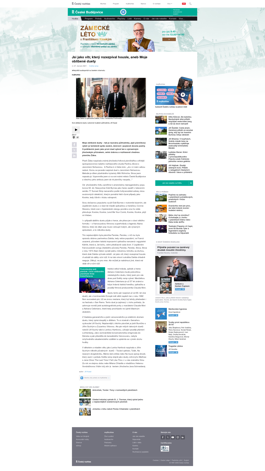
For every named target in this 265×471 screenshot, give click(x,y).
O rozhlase (156, 4)
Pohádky (160, 93)
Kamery (175, 14)
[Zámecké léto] (132, 36)
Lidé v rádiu (136, 443)
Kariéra (135, 446)
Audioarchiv (177, 12)
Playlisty (121, 18)
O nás (146, 18)
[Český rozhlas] (81, 3)
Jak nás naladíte (159, 18)
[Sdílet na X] (74, 150)
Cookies (155, 460)
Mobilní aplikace (110, 446)
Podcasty (108, 443)
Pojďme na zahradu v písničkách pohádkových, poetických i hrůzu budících (181, 198)
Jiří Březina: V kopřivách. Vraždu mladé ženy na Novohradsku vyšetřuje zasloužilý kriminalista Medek (180, 143)
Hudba (75, 18)
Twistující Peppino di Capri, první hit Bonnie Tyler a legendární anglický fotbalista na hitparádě (181, 229)
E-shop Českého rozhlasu (168, 242)
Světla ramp (93, 66)
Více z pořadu (162, 192)
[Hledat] (190, 3)
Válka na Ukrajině (82, 436)
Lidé (130, 18)
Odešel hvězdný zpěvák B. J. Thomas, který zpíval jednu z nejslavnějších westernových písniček (117, 400)
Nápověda (136, 439)
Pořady (98, 18)
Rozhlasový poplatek (140, 452)
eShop (78, 446)
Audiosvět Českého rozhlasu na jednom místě (171, 107)
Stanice (143, 4)
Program (116, 4)
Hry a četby (161, 90)
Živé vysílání (161, 97)
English (186, 460)
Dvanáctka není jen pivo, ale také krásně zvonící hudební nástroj (180, 208)
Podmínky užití (177, 460)
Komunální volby (82, 439)
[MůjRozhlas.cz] (76, 75)
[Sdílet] (77, 137)
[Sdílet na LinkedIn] (74, 155)
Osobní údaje (165, 460)
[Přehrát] (76, 130)
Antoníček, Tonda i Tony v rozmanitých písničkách (114, 390)
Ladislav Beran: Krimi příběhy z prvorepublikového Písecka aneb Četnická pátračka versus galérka (179, 156)
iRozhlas (103, 4)
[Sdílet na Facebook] (74, 144)
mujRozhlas (130, 4)
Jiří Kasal (87, 372)
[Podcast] (74, 137)
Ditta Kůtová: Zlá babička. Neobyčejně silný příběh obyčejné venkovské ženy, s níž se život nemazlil (180, 120)
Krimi (170, 90)
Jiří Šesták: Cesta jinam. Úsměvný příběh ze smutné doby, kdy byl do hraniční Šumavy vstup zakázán (181, 131)
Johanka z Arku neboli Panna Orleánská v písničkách (116, 409)
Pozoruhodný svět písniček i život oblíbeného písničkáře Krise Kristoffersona (92, 272)
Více (182, 18)
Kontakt (172, 18)
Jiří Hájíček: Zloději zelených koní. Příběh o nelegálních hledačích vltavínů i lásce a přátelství (180, 168)
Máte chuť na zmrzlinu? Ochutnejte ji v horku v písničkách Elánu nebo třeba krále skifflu (179, 218)
